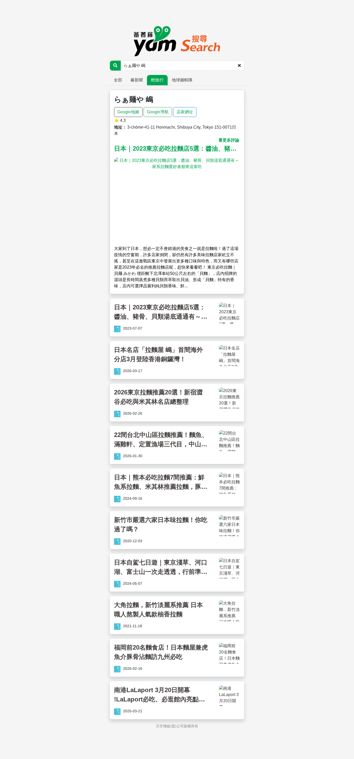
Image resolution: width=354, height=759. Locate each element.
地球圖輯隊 (182, 80)
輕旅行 (157, 80)
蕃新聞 (136, 80)
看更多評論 (228, 140)
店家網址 (184, 112)
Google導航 (158, 112)
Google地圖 (128, 112)
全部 (118, 80)
